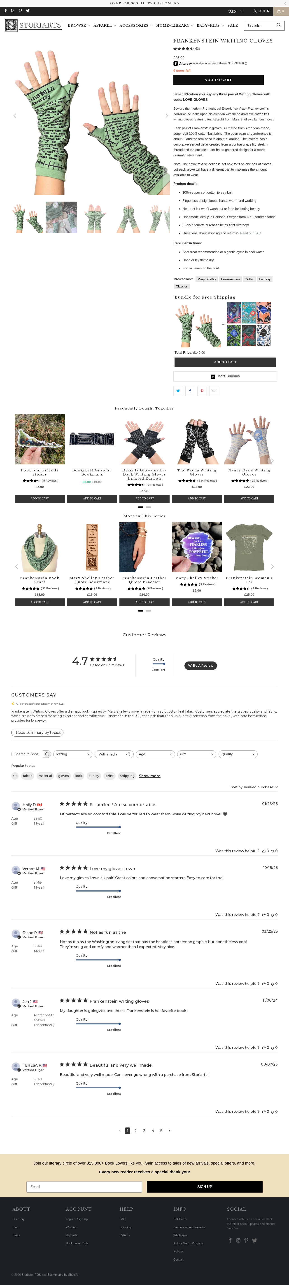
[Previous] (15, 116)
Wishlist (71, 1227)
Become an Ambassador (189, 1227)
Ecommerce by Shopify (62, 1274)
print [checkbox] (109, 776)
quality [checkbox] (94, 776)
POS (38, 1274)
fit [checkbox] (15, 776)
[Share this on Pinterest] (202, 391)
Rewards (71, 1235)
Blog (15, 1227)
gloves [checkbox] (63, 776)
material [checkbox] (45, 776)
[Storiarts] (33, 25)
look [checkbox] (78, 776)
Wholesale (180, 1235)
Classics (182, 286)
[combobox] (264, 26)
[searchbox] (27, 754)
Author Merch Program (188, 1243)
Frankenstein (230, 279)
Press (16, 1235)
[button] (79, 25)
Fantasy (264, 279)
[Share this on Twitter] (178, 391)
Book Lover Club (77, 1243)
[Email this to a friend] (214, 391)
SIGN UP (204, 1187)
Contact (178, 1259)
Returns (125, 1235)
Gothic (249, 279)
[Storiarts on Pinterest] (20, 11)
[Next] (166, 116)
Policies (178, 1251)
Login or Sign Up (77, 1219)
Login (264, 11)
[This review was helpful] (264, 851)
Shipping (125, 1227)
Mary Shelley (207, 279)
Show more (150, 776)
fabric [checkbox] (27, 776)
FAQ (123, 1219)
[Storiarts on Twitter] (27, 11)
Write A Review (200, 666)
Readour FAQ (250, 233)
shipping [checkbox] (127, 776)
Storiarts (27, 1274)
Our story (18, 1219)
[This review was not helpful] (272, 851)
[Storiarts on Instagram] (13, 11)
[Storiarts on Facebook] (5, 11)
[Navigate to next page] (169, 1130)
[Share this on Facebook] (190, 391)
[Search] (278, 26)
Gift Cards (180, 1219)
